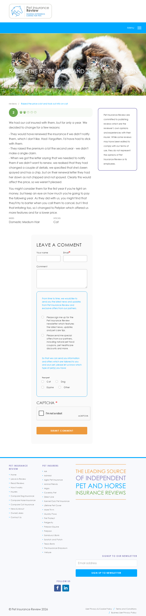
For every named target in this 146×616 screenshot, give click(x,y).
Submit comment (62, 430)
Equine (50, 387)
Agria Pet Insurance (53, 480)
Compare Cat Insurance (22, 504)
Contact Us (16, 517)
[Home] (30, 11)
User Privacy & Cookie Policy (98, 609)
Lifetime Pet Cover (52, 505)
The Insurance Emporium (55, 548)
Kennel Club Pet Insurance (56, 501)
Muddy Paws (50, 514)
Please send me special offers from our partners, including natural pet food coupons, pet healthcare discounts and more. (60, 342)
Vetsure (47, 552)
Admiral (47, 475)
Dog (63, 381)
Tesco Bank (49, 544)
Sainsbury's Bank (51, 535)
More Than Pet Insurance (34, 87)
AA (45, 471)
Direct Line (49, 497)
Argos (46, 488)
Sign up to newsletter (106, 572)
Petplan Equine (51, 527)
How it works (16, 487)
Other (67, 387)
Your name (42, 252)
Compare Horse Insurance (23, 500)
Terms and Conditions (126, 609)
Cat (49, 381)
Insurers (14, 492)
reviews (13, 103)
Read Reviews (17, 483)
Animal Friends (51, 484)
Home (13, 474)
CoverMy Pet (50, 492)
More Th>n (49, 509)
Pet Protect (49, 518)
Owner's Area (17, 513)
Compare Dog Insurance (22, 496)
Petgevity (48, 522)
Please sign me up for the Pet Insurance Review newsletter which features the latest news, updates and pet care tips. (60, 324)
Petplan (48, 531)
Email (66, 252)
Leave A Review (18, 479)
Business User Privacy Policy (123, 612)
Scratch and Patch (53, 539)
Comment (41, 266)
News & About (17, 509)
